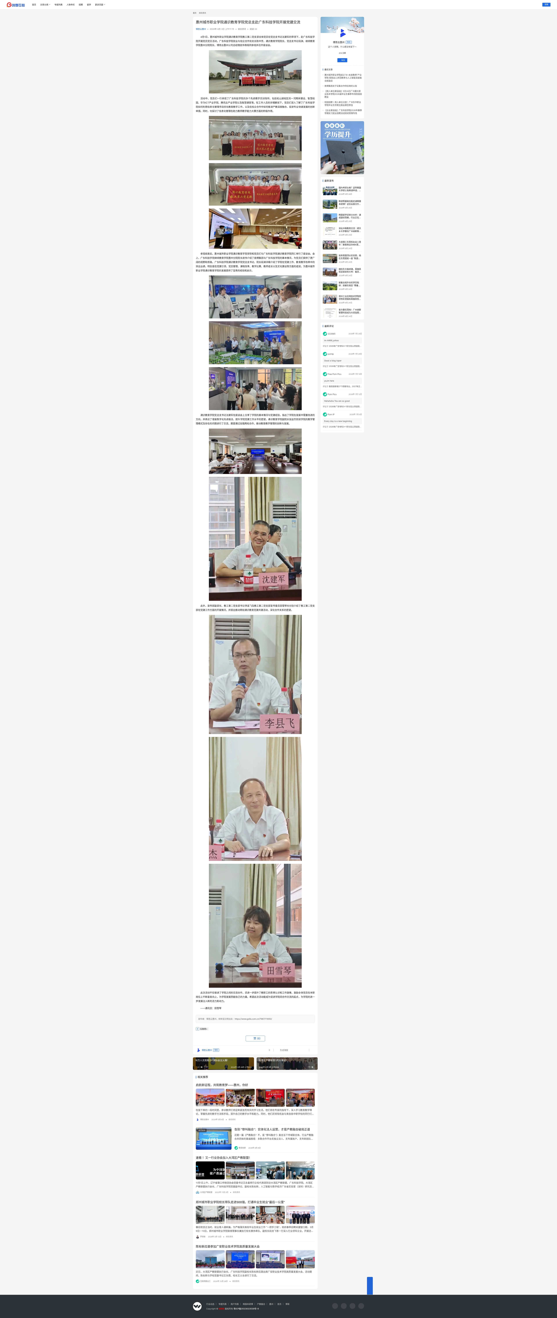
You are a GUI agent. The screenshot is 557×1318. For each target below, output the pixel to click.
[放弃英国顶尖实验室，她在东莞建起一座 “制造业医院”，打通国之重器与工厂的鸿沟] (330, 258)
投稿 (546, 4)
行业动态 (210, 1304)
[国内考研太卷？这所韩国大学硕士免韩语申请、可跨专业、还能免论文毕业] (330, 190)
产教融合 (261, 1304)
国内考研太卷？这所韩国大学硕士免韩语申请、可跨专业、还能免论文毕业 (350, 190)
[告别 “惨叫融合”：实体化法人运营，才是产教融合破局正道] (214, 1138)
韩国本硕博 (248, 1304)
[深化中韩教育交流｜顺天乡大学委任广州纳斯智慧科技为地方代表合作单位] (330, 231)
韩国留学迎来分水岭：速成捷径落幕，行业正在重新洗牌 (350, 217)
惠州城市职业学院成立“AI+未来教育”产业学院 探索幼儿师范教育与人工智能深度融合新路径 (343, 78)
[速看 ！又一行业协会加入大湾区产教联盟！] (255, 1170)
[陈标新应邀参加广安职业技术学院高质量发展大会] (255, 1259)
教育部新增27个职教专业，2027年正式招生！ (348, 386)
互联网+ (203, 1029)
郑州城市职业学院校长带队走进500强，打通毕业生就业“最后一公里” (240, 1202)
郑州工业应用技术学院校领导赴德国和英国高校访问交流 (350, 299)
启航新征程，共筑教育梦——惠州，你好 (222, 1085)
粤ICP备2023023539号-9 (246, 1308)
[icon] (335, 1306)
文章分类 (44, 4)
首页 (34, 4)
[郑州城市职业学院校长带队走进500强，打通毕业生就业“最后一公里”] (255, 1215)
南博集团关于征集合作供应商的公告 (340, 86)
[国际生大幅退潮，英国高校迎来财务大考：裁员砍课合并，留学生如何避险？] (330, 272)
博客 (287, 1304)
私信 (343, 60)
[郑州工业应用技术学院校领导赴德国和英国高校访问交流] (330, 299)
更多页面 (99, 4)
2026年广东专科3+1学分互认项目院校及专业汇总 (350, 346)
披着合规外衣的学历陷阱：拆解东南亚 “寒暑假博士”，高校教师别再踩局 (350, 285)
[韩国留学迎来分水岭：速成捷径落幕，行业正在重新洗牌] (330, 217)
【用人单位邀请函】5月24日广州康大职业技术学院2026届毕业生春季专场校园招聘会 (343, 94)
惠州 (271, 1304)
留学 (89, 4)
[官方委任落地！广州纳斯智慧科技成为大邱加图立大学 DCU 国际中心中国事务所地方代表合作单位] (330, 312)
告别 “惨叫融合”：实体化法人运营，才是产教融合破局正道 (272, 1129)
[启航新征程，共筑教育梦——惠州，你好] (255, 1098)
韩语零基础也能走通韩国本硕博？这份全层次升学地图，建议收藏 (350, 204)
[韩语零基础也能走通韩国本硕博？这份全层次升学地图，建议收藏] (330, 204)
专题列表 (58, 4)
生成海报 (283, 1050)
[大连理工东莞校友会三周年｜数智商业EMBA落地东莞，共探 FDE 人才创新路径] (330, 245)
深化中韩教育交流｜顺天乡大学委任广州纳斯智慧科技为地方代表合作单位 (350, 231)
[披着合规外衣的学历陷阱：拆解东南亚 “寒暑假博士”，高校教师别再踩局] (330, 285)
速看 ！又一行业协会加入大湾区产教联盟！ (224, 1158)
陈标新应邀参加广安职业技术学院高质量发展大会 (228, 1246)
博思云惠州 (201, 29)
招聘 (81, 4)
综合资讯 (242, 29)
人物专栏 (71, 4)
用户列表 (235, 1304)
